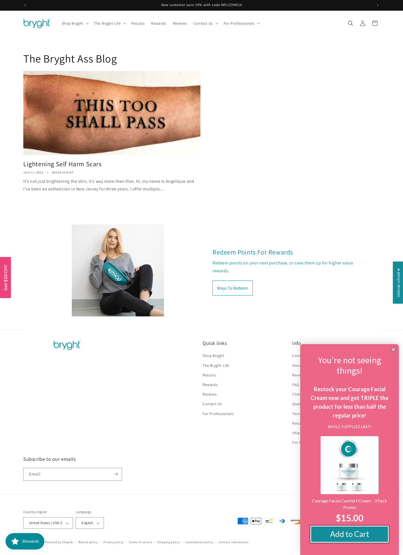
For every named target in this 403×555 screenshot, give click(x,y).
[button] (74, 23)
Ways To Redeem (232, 288)
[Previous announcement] (25, 5)
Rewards (210, 384)
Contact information (233, 542)
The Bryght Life (216, 365)
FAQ (295, 384)
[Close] (393, 349)
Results (209, 375)
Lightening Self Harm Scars (62, 164)
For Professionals (218, 413)
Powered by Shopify (59, 542)
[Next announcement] (378, 5)
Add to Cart (349, 534)
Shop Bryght (214, 355)
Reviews (210, 394)
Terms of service (140, 542)
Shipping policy (168, 542)
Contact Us (212, 404)
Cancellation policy (199, 542)
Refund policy (88, 542)
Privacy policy (113, 542)
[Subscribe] (116, 474)
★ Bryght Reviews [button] (398, 282)
